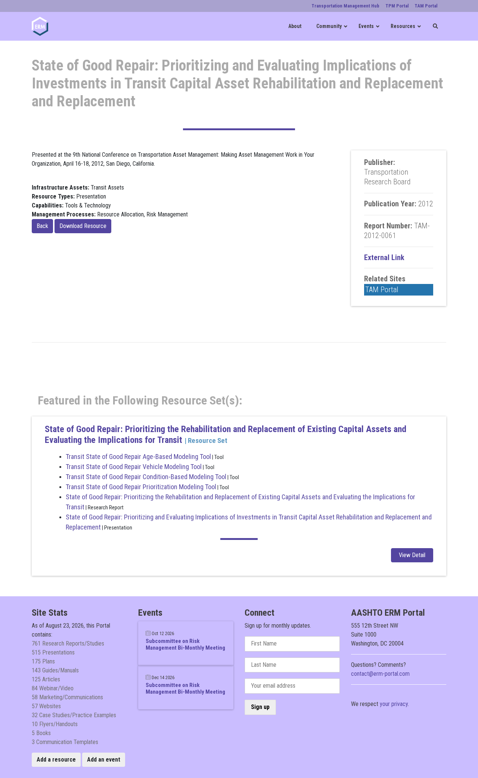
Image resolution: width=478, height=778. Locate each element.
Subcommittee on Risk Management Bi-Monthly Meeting (185, 644)
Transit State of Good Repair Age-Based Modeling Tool (138, 456)
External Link (384, 257)
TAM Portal (381, 289)
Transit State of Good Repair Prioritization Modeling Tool (141, 487)
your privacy (394, 703)
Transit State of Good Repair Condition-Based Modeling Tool (146, 477)
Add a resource (56, 759)
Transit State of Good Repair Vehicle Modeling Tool (134, 467)
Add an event (103, 759)
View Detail (412, 555)
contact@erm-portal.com (380, 673)
